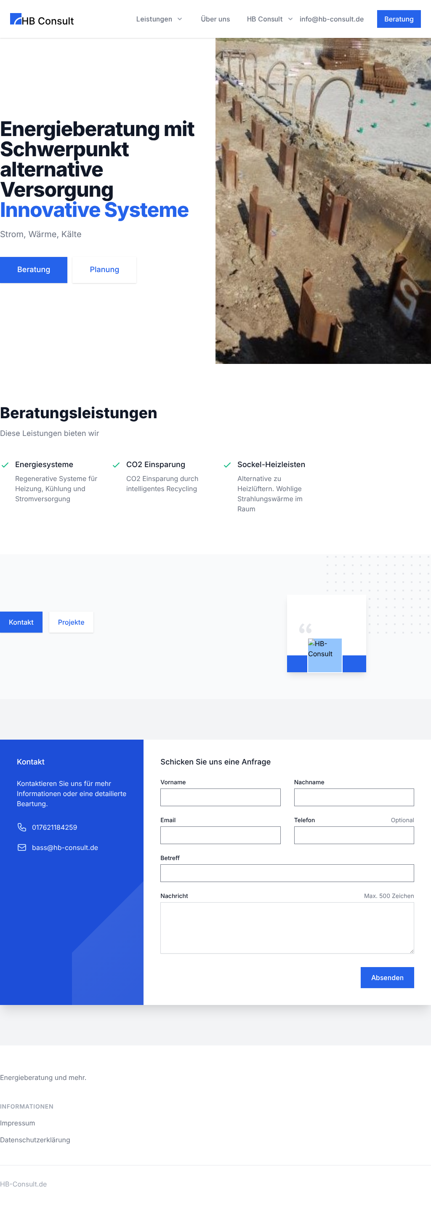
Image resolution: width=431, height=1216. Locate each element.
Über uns (215, 19)
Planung (104, 269)
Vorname (173, 782)
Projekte (71, 622)
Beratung (399, 19)
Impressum (17, 1123)
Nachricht (174, 896)
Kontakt (21, 622)
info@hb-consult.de (332, 19)
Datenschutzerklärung (35, 1140)
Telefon (304, 820)
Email (168, 820)
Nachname (309, 782)
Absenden (387, 977)
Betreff (170, 858)
